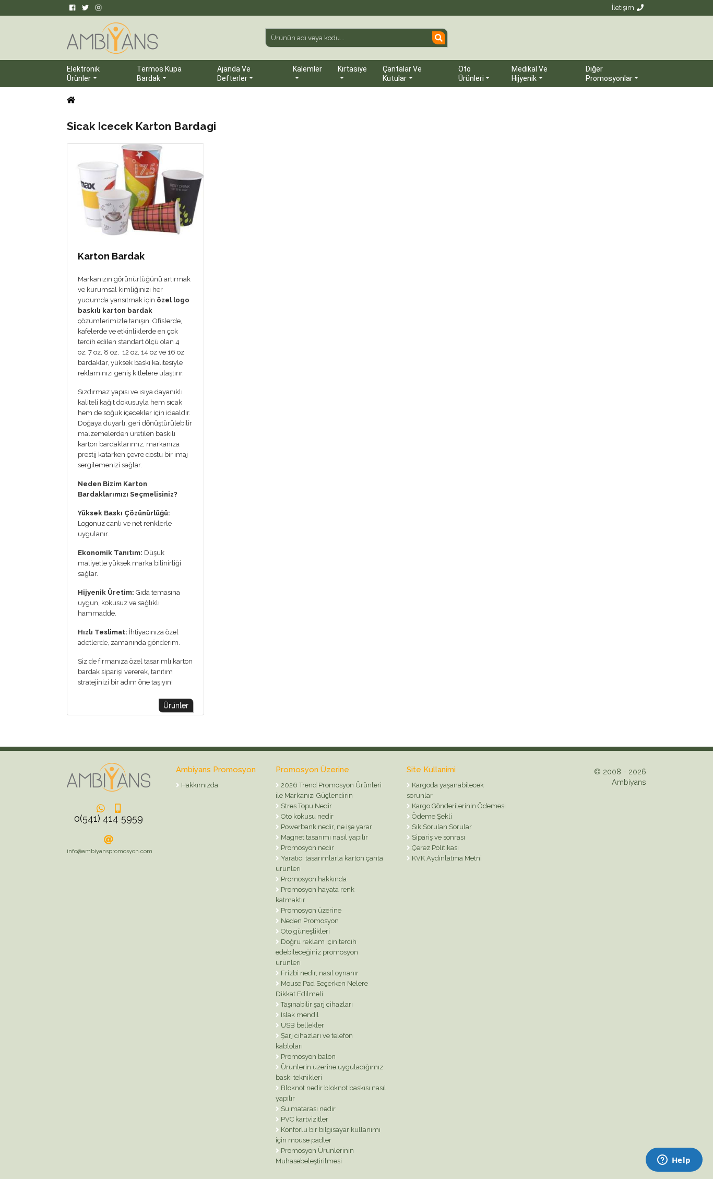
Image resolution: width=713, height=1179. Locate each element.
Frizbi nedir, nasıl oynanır (319, 973)
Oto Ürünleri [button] (471, 73)
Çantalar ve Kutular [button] (402, 73)
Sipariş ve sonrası (437, 837)
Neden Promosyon (309, 921)
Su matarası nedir (307, 1109)
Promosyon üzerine (310, 910)
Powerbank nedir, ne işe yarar (325, 827)
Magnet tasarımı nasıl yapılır (323, 837)
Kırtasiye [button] (352, 69)
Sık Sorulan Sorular (441, 827)
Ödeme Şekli (431, 816)
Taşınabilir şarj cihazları (316, 1004)
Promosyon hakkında (313, 879)
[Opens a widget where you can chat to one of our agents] (674, 1161)
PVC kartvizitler (303, 1119)
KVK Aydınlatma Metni (446, 858)
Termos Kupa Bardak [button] (159, 73)
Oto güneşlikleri (304, 931)
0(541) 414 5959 (108, 818)
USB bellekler (301, 1025)
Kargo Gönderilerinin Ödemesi (458, 806)
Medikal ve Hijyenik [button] (530, 73)
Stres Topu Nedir (305, 806)
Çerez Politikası (434, 848)
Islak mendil (299, 1015)
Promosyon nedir (306, 848)
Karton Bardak (111, 256)
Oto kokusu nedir (306, 816)
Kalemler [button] (307, 69)
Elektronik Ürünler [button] (83, 73)
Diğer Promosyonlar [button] (609, 73)
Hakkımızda (199, 785)
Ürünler (175, 705)
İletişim (623, 7)
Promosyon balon (307, 1056)
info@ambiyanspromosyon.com (109, 851)
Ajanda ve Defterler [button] (234, 73)
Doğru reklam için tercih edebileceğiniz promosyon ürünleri (317, 952)
